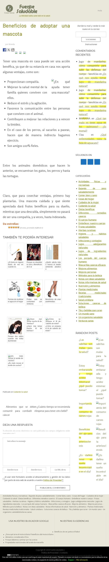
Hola (100, 10)
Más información (82, 560)
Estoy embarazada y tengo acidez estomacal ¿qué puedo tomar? (85, 378)
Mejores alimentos (87, 268)
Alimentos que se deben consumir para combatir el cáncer (19, 410)
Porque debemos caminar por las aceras (21, 540)
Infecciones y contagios (89, 241)
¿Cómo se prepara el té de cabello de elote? (53, 328)
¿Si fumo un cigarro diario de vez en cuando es (15, 264)
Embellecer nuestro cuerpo (91, 223)
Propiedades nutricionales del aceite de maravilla (24, 542)
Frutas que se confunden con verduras (34, 301)
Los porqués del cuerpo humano (34, 504)
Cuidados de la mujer (88, 202)
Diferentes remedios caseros (44, 499)
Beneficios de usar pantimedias (53, 300)
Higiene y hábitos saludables (39, 501)
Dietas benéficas (86, 209)
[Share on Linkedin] (21, 53)
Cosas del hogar (86, 199)
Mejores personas (87, 272)
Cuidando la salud (20, 392)
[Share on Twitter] (8, 50)
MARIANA (84, 118)
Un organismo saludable (90, 317)
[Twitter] (90, 162)
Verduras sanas (86, 321)
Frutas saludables (87, 227)
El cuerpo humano (87, 220)
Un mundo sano (86, 314)
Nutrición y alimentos (89, 286)
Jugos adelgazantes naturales (82, 501)
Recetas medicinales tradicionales (16, 509)
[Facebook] (83, 162)
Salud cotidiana (85, 300)
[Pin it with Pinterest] (17, 53)
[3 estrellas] (14, 227)
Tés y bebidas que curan (90, 310)
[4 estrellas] (16, 227)
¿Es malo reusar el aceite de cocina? (15, 364)
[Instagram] (97, 162)
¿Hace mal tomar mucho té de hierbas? (34, 328)
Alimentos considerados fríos (17, 537)
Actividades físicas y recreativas (15, 496)
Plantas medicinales (88, 289)
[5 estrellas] (18, 227)
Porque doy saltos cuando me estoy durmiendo (15, 338)
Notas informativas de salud (92, 282)
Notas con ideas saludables (91, 279)
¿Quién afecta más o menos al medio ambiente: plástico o (53, 265)
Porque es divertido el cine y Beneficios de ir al (34, 264)
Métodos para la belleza (90, 275)
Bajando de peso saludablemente (42, 496)
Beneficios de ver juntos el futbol (67, 532)
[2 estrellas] (11, 227)
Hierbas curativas (87, 230)
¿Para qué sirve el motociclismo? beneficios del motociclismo (29, 534)
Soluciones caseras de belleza (55, 509)
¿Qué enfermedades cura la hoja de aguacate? (92, 138)
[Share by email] (25, 53)
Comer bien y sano (87, 195)
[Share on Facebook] (4, 50)
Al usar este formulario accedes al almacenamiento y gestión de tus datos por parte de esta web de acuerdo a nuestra (37, 478)
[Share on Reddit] (12, 50)
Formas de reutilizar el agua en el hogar (15, 300)
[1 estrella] (9, 227)
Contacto (64, 553)
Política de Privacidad (52, 480)
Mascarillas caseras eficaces (92, 265)
